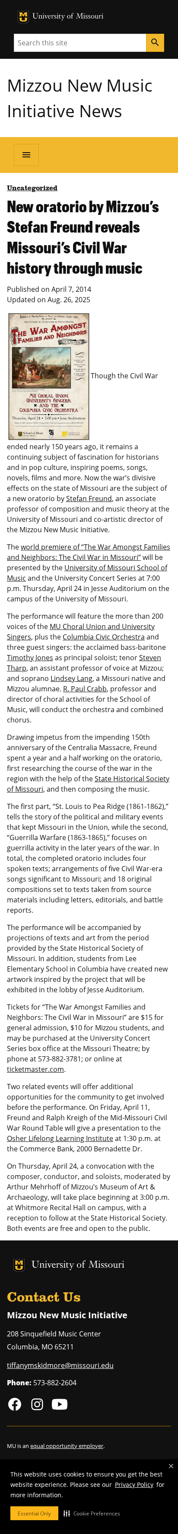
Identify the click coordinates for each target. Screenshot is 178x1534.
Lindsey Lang (71, 678)
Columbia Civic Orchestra (104, 637)
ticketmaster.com (35, 1069)
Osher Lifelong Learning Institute (60, 1138)
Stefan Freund (89, 498)
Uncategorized (32, 188)
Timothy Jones (30, 657)
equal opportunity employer (66, 1446)
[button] (92, 1513)
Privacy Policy (134, 1484)
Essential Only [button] (34, 1513)
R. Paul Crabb (85, 688)
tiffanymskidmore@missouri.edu (60, 1365)
